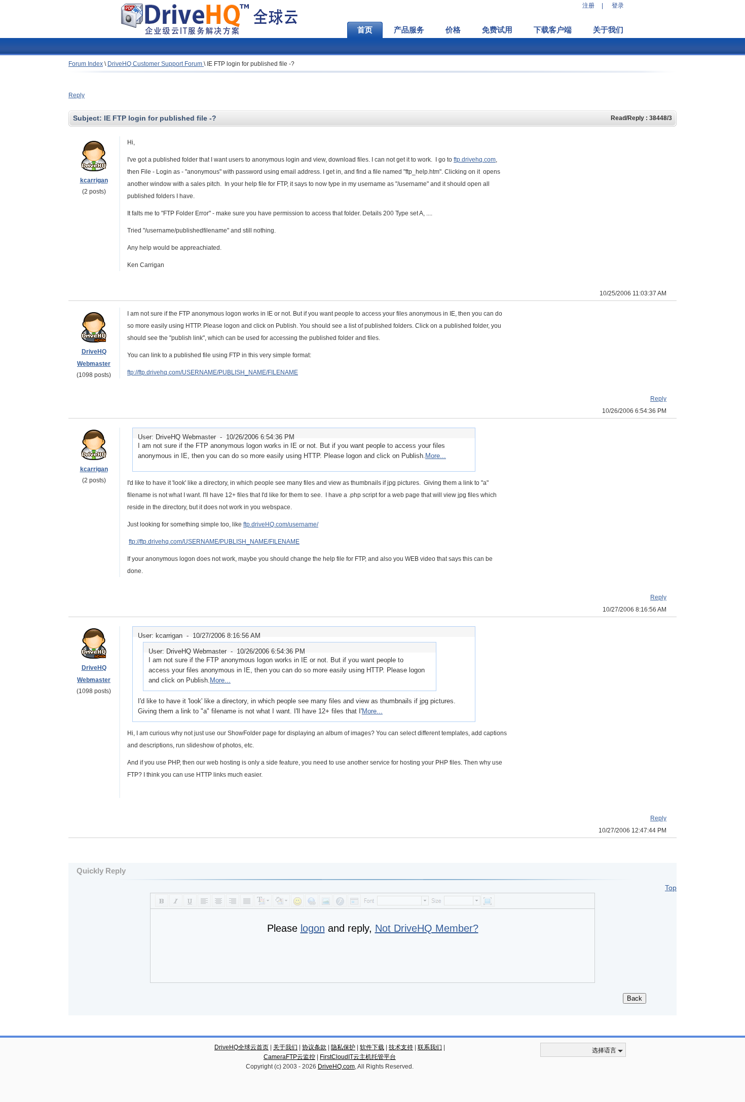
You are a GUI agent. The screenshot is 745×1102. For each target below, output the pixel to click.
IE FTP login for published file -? (250, 63)
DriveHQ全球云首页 (241, 1047)
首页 (364, 30)
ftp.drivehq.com (475, 159)
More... (435, 456)
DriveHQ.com (336, 1066)
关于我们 (608, 30)
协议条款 (314, 1047)
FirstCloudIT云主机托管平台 (358, 1056)
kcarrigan (94, 180)
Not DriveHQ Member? (426, 928)
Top (671, 888)
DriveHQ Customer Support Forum (155, 63)
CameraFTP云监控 (289, 1056)
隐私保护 (343, 1047)
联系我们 (430, 1047)
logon (313, 928)
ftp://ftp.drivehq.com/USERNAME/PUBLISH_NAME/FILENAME (212, 372)
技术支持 (401, 1047)
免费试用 (497, 30)
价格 (453, 30)
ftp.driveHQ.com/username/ (280, 524)
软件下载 (372, 1047)
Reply (76, 95)
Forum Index (85, 63)
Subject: (88, 118)
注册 (588, 5)
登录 (618, 5)
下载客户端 (553, 30)
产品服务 (409, 30)
